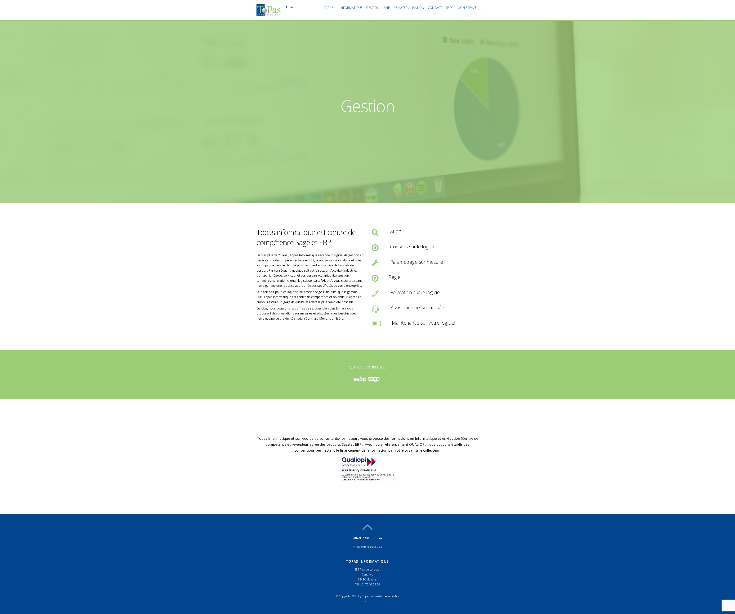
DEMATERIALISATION (408, 8)
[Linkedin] (291, 7)
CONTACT (435, 8)
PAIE (386, 8)
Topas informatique (365, 547)
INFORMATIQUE (351, 8)
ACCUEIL (330, 8)
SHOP (449, 8)
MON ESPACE (467, 8)
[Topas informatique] (268, 14)
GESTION (372, 8)
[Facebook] (286, 7)
